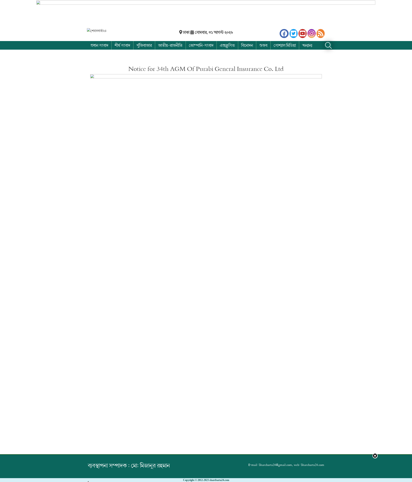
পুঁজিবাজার (144, 45)
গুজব (263, 45)
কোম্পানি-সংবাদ (201, 45)
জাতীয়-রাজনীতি (170, 45)
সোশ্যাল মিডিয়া (285, 45)
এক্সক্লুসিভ (227, 45)
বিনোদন (247, 45)
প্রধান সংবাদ (99, 45)
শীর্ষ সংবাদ (122, 45)
